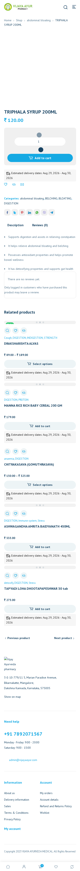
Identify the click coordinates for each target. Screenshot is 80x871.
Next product (63, 638)
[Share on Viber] (44, 212)
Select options (43, 364)
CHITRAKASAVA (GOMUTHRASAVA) (29, 464)
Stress (41, 520)
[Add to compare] (14, 184)
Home (7, 20)
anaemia (9, 458)
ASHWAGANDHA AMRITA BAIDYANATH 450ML (37, 526)
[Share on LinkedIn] (29, 212)
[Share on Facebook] (7, 212)
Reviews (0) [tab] (40, 225)
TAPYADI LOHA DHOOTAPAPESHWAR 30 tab (36, 588)
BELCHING (51, 198)
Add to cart (43, 158)
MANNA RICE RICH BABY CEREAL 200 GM (33, 405)
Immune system (27, 520)
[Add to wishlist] (5, 184)
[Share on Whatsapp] (37, 212)
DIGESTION (11, 203)
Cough (8, 338)
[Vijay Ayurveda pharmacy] (18, 6)
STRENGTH (50, 338)
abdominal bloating (39, 20)
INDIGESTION (35, 338)
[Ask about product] (22, 184)
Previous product (18, 638)
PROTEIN (23, 400)
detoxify (8, 583)
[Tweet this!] (14, 212)
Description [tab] (15, 225)
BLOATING (65, 198)
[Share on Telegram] (51, 212)
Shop (19, 20)
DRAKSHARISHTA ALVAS (21, 343)
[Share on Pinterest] (22, 212)
